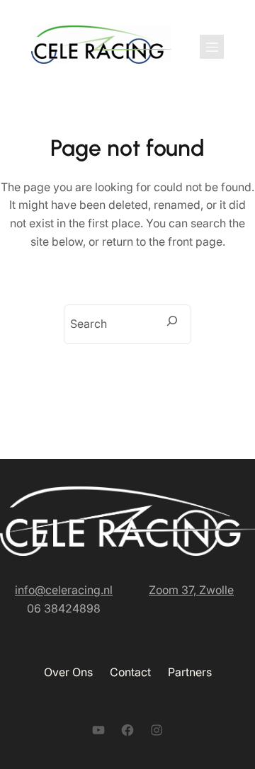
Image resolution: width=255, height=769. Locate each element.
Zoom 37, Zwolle (191, 590)
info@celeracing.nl (64, 590)
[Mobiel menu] (212, 47)
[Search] (172, 321)
